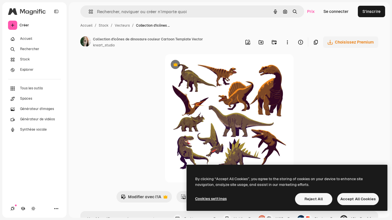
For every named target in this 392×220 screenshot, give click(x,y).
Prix (311, 11)
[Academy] (23, 208)
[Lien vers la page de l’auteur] (85, 42)
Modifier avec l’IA (141, 198)
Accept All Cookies (358, 199)
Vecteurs (122, 25)
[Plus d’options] (287, 42)
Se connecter (336, 11)
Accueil (86, 25)
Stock (103, 25)
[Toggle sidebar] (56, 11)
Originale (203, 65)
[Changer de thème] (33, 208)
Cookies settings (211, 198)
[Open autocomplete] (88, 11)
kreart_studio (104, 45)
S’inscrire (371, 11)
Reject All (313, 199)
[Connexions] (12, 208)
